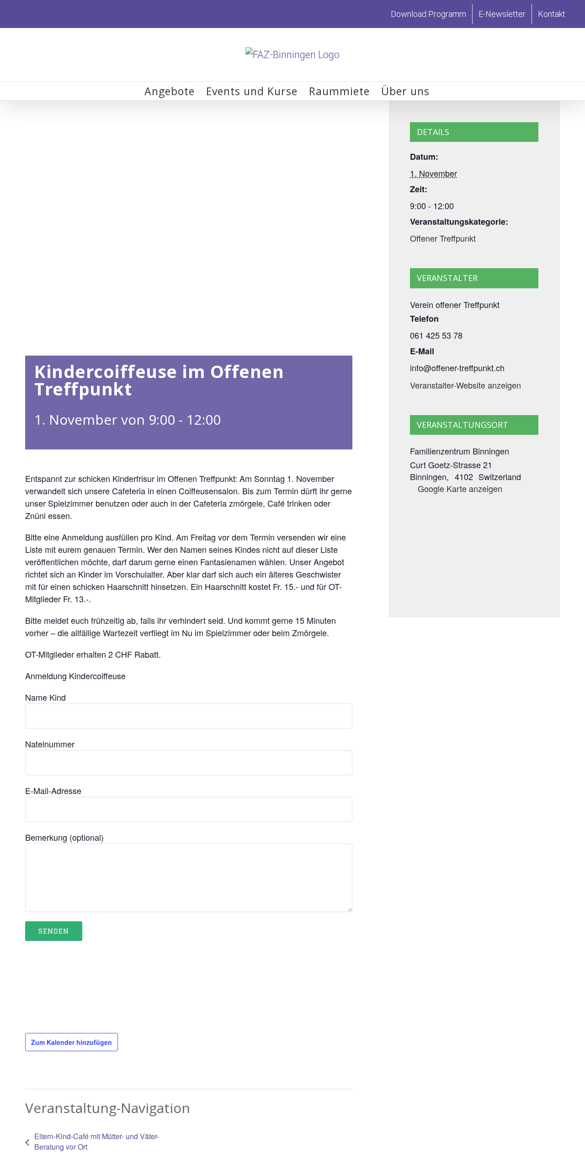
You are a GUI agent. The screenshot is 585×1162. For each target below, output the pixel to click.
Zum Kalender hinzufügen (71, 1042)
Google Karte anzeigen (460, 488)
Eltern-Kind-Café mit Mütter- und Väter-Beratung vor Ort (96, 1141)
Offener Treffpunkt (443, 238)
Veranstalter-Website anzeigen (465, 385)
